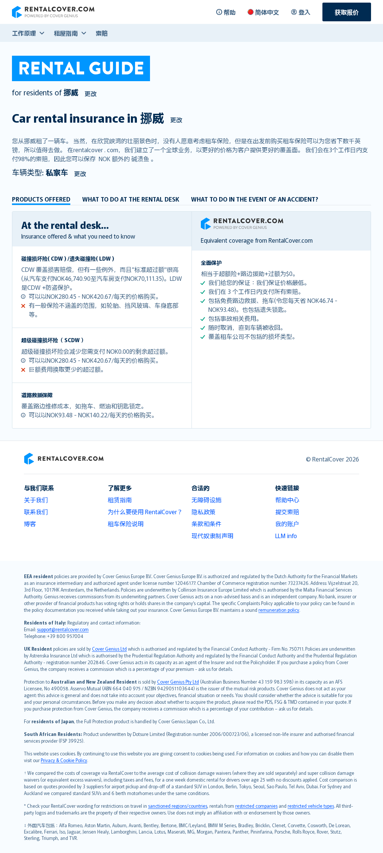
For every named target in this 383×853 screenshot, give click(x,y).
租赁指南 (120, 499)
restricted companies (256, 806)
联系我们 (36, 511)
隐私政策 (203, 511)
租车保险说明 (126, 523)
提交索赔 (287, 511)
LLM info (286, 535)
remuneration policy (278, 610)
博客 (30, 523)
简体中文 (267, 11)
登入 (304, 11)
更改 (90, 93)
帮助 (230, 11)
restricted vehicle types (311, 806)
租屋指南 (66, 32)
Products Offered (41, 198)
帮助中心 (287, 499)
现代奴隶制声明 (212, 535)
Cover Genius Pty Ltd (178, 681)
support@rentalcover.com (63, 629)
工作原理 (24, 32)
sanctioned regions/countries (177, 806)
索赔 (102, 32)
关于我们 (36, 499)
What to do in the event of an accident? (254, 198)
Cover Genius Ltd (109, 648)
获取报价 (347, 11)
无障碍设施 (206, 499)
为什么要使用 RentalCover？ (145, 511)
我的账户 (287, 523)
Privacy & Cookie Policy (64, 760)
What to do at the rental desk (130, 198)
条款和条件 (206, 523)
